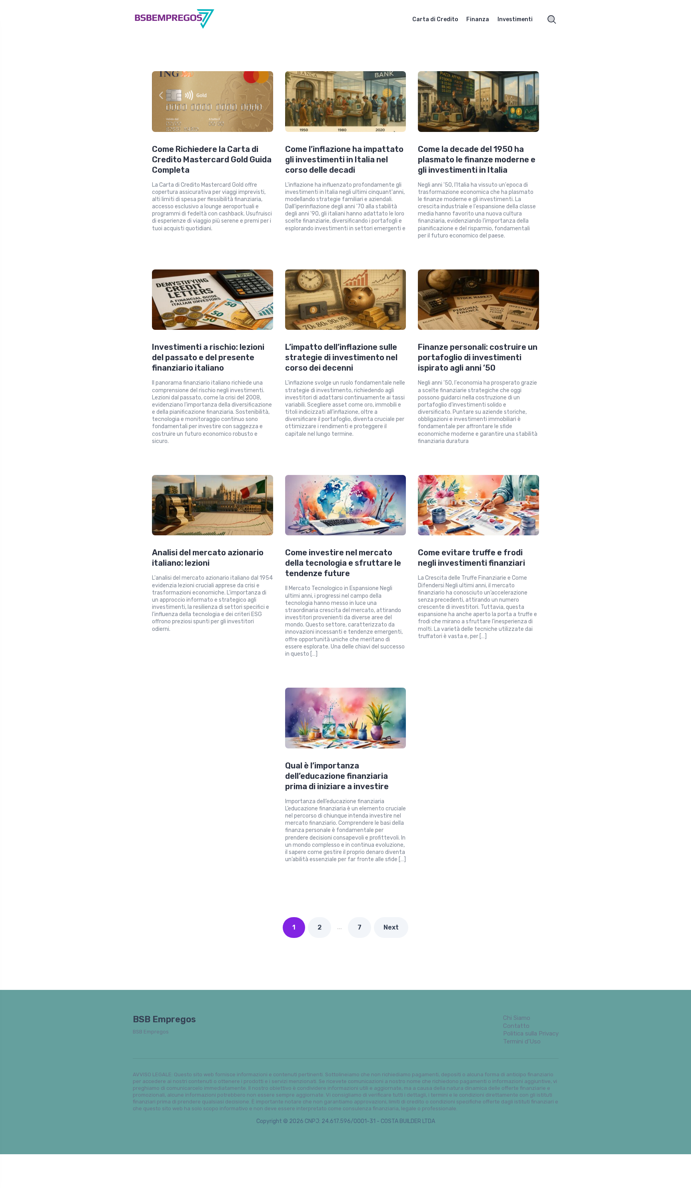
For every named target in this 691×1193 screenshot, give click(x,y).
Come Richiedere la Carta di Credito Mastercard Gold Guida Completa (212, 159)
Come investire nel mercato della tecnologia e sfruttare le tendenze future (343, 563)
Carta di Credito (435, 19)
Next (391, 927)
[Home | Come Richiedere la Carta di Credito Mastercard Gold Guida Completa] (183, 19)
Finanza (477, 19)
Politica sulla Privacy (531, 1033)
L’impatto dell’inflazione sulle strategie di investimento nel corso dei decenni (341, 357)
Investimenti (515, 19)
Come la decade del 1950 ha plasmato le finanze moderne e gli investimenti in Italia (476, 159)
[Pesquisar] (552, 19)
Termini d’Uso (522, 1041)
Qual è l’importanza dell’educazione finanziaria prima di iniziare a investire (337, 776)
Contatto (516, 1025)
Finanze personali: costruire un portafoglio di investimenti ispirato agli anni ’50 (477, 357)
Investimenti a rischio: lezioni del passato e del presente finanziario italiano (208, 357)
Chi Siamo (516, 1017)
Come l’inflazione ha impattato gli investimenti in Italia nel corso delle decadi (344, 159)
